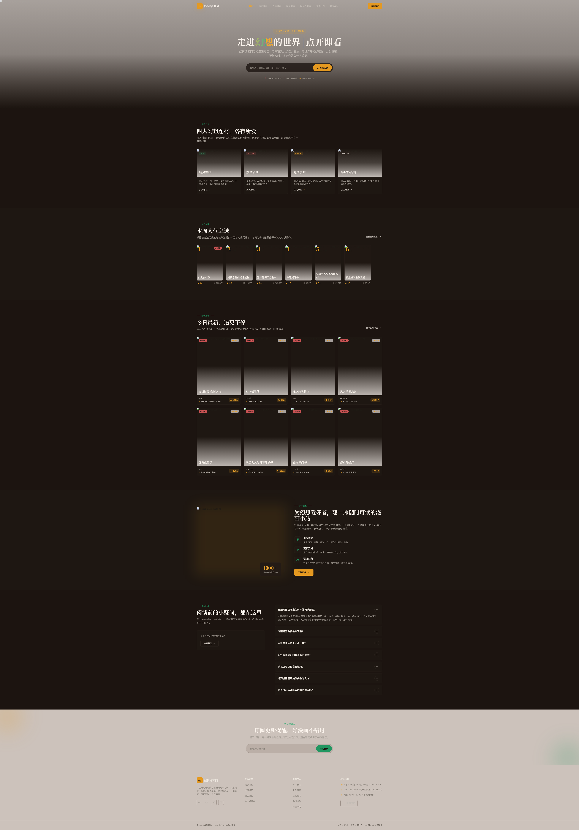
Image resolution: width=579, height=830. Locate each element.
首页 (251, 6)
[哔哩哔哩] (214, 802)
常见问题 (334, 6)
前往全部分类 (372, 327)
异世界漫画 (305, 6)
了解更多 (302, 572)
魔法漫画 (290, 6)
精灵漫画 (263, 6)
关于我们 (320, 6)
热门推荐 (297, 801)
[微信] (199, 802)
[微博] (206, 802)
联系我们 (375, 6)
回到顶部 (350, 803)
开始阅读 (324, 67)
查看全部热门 (372, 236)
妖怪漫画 (276, 6)
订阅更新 (324, 748)
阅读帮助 (297, 806)
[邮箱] (221, 802)
